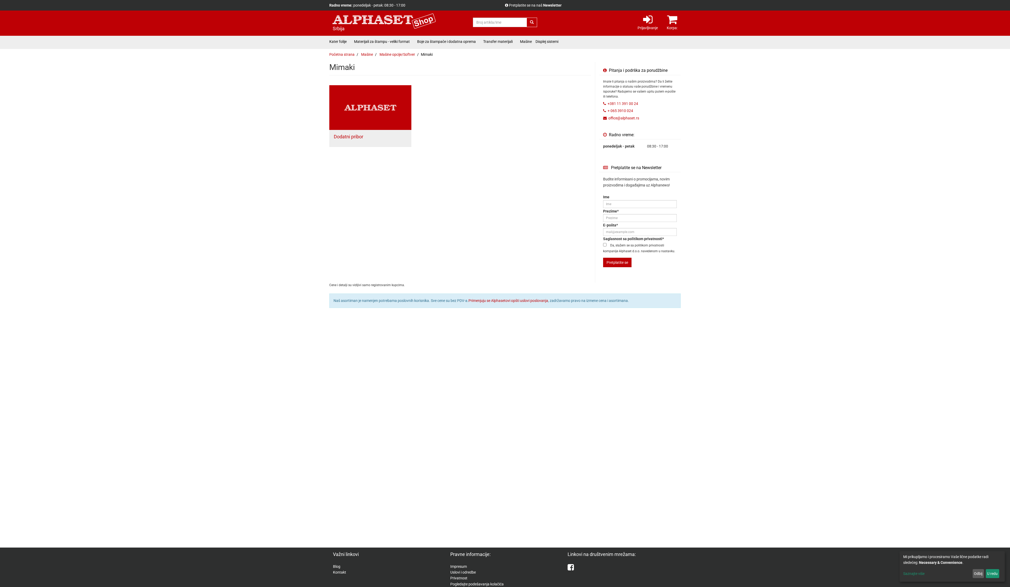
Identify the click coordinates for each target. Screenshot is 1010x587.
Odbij (978, 573)
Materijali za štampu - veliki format (382, 41)
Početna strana (342, 54)
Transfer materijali (498, 41)
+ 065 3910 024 (620, 111)
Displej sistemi (547, 41)
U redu (992, 573)
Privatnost (458, 578)
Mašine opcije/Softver (397, 54)
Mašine (526, 41)
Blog (336, 566)
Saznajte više (914, 573)
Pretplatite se (617, 262)
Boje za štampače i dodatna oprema (446, 41)
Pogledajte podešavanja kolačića (477, 584)
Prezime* (611, 211)
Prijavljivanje (648, 28)
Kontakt (339, 572)
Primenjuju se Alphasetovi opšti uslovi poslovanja (508, 300)
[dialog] (952, 566)
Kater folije (338, 41)
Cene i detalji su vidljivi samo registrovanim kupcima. (551, 5)
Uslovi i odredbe (463, 572)
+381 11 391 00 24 (623, 104)
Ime (606, 197)
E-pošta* (610, 225)
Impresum (458, 566)
